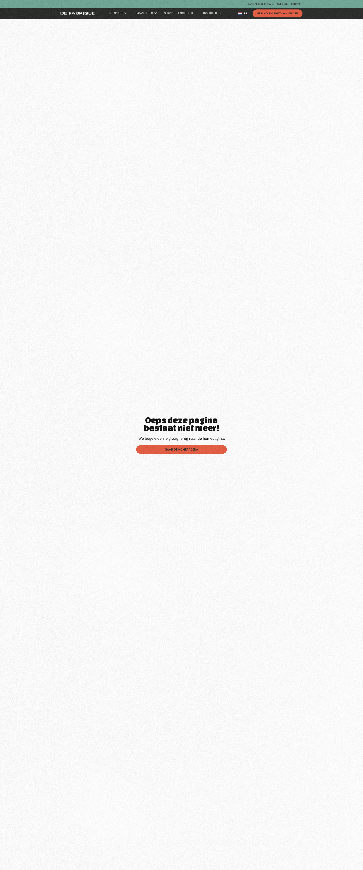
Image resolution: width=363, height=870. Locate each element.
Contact (296, 3)
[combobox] (243, 13)
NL (246, 13)
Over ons (282, 3)
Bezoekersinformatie (260, 3)
